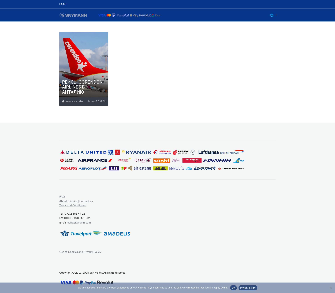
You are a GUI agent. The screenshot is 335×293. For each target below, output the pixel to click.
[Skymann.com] (114, 15)
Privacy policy (248, 287)
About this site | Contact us (76, 201)
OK (233, 287)
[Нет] (330, 288)
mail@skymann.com (79, 222)
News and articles (74, 101)
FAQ (62, 196)
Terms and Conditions (72, 205)
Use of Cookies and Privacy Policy (80, 252)
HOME (63, 4)
